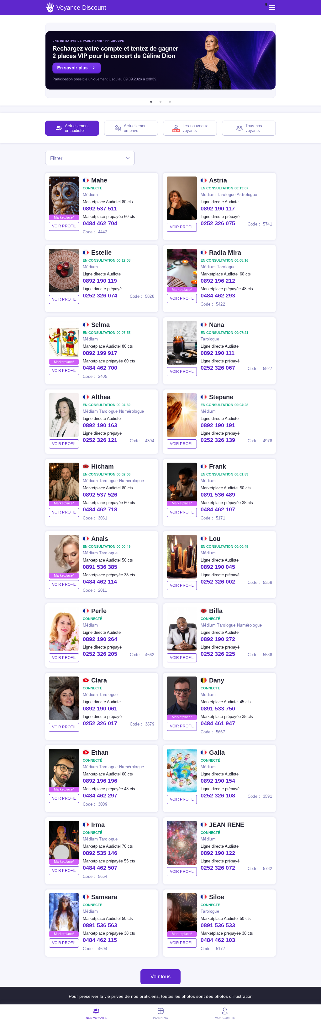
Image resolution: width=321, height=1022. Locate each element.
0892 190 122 (218, 853)
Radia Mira (225, 252)
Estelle (101, 252)
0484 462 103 (218, 940)
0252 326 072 (218, 868)
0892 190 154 (218, 781)
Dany (216, 680)
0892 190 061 (100, 708)
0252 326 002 (218, 582)
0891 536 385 (100, 567)
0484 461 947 (218, 723)
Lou (214, 538)
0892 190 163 (100, 425)
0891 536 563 (100, 925)
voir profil (64, 226)
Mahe (99, 180)
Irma (98, 824)
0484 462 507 (100, 868)
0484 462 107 (218, 509)
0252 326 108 (218, 795)
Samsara (104, 897)
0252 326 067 (218, 368)
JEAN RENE (226, 824)
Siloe (216, 897)
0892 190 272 (218, 639)
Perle (99, 610)
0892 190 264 (100, 639)
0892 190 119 (100, 281)
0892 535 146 (100, 853)
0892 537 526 (100, 495)
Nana (216, 324)
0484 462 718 (100, 509)
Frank (217, 466)
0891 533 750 (218, 708)
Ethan (99, 752)
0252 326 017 (100, 723)
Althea (100, 397)
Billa (216, 610)
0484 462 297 (100, 795)
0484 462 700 (100, 368)
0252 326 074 (100, 295)
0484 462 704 (100, 223)
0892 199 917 (100, 353)
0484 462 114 (100, 582)
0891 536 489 (218, 495)
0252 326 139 (218, 440)
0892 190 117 (218, 208)
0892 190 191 (218, 425)
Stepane (221, 397)
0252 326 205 (100, 654)
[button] (151, 102)
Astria (218, 180)
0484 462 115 (100, 940)
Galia (217, 752)
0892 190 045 (218, 567)
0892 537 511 (100, 208)
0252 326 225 (218, 654)
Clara (99, 680)
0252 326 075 (218, 223)
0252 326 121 (100, 440)
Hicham (102, 466)
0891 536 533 (218, 925)
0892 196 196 (100, 781)
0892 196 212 (218, 281)
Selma (100, 324)
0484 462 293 (218, 295)
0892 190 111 (217, 353)
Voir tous (160, 976)
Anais (99, 538)
